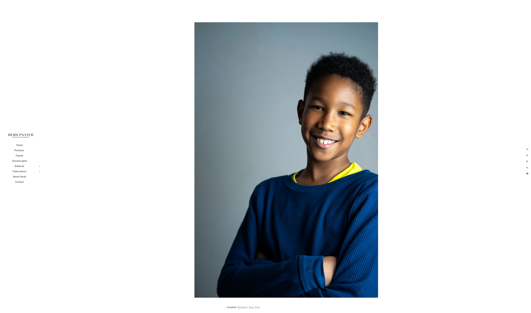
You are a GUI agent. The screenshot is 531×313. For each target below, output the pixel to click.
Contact (19, 182)
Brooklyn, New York (249, 307)
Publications (19, 171)
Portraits (20, 150)
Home (19, 145)
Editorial (19, 166)
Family (19, 155)
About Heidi (19, 177)
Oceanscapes (19, 161)
